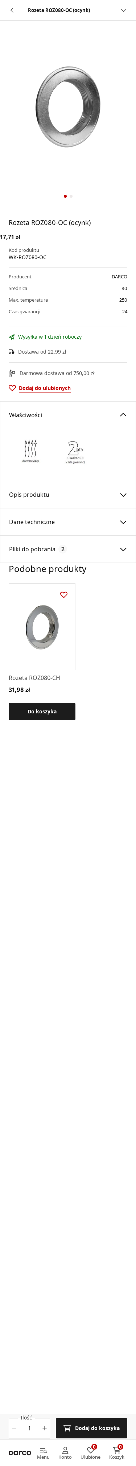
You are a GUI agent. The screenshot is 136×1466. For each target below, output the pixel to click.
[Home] (20, 1453)
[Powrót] (12, 10)
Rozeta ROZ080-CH (34, 678)
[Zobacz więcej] (123, 10)
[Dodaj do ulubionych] (64, 595)
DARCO (119, 276)
